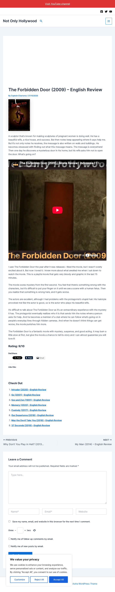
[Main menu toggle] (108, 21)
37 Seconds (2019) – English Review (30, 425)
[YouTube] (110, 11)
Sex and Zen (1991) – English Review (30, 400)
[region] (39, 570)
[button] (41, 21)
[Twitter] (106, 11)
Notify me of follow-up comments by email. (32, 539)
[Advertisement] (58, 64)
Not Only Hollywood (20, 21)
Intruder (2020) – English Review (28, 389)
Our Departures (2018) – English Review (32, 415)
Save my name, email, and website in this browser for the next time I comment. (51, 521)
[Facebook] (101, 11)
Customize (19, 579)
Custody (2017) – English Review (28, 410)
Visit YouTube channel (57, 3)
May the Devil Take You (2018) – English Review (36, 420)
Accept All (58, 579)
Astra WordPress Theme (84, 583)
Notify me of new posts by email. (27, 546)
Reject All (39, 579)
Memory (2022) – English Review (28, 405)
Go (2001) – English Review (25, 395)
